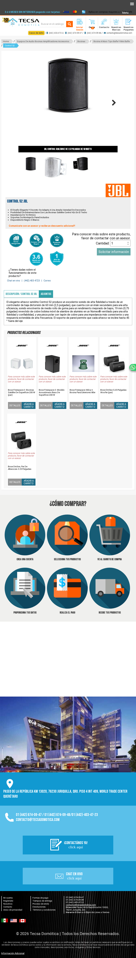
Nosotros (7, 904)
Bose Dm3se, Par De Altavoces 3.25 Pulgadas (19, 467)
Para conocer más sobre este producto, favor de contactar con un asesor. (101, 236)
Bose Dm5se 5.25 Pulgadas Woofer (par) (113, 391)
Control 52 (10, 45)
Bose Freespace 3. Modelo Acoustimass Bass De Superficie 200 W (52, 392)
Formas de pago (40, 898)
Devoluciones (39, 907)
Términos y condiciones (44, 910)
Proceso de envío (41, 904)
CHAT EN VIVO (74, 876)
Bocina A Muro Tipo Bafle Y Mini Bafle (112, 41)
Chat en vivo (13, 280)
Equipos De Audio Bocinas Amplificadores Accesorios (43, 41)
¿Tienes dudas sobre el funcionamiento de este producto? (22, 273)
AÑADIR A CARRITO (29, 405)
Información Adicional (12, 953)
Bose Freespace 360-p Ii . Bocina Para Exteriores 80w (82, 391)
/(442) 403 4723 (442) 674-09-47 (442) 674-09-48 (80, 33)
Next (112, 102)
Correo (47, 280)
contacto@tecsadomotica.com (119, 33)
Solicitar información (114, 252)
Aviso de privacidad (12, 910)
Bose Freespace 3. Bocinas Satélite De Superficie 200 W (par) (21, 392)
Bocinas (81, 41)
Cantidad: (103, 243)
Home (6, 41)
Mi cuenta (8, 898)
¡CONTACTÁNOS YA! (76, 844)
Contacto (7, 907)
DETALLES (14, 405)
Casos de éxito (36, 33)
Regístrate (8, 901)
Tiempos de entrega (42, 901)
